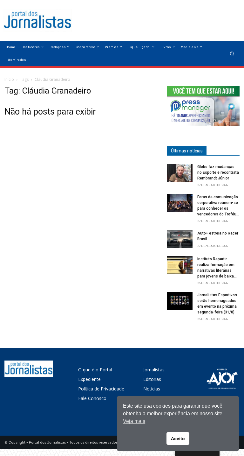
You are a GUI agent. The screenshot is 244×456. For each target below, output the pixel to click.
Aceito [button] (178, 438)
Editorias (152, 379)
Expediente (89, 379)
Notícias (151, 389)
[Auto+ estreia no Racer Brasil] (180, 239)
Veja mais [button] (134, 421)
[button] (232, 53)
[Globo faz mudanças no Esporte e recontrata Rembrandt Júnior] (180, 173)
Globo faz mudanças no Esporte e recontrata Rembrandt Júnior (218, 172)
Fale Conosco (92, 398)
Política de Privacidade (101, 389)
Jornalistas (154, 370)
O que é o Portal (95, 370)
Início (9, 79)
